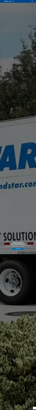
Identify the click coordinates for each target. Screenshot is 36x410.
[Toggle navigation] (32, 1)
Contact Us (18, 248)
